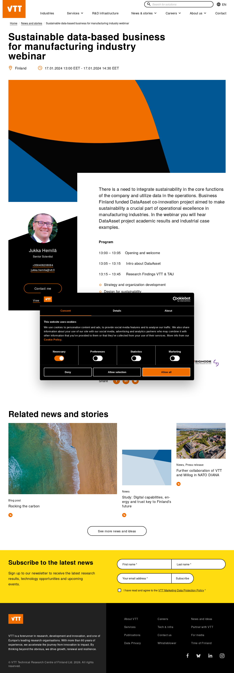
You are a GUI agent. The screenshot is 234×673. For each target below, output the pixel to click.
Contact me (42, 288)
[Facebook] (116, 380)
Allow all (166, 371)
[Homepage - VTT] (14, 9)
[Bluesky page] (198, 656)
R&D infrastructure (105, 13)
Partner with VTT (202, 627)
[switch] (98, 358)
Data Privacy (132, 643)
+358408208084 (43, 265)
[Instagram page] (222, 656)
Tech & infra (165, 627)
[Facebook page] (188, 656)
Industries (47, 13)
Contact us (165, 635)
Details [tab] (117, 310)
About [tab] (168, 310)
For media (197, 635)
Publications (132, 635)
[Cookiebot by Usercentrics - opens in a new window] (175, 299)
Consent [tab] (65, 310)
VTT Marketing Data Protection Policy (181, 590)
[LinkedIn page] (210, 656)
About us (196, 13)
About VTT (131, 619)
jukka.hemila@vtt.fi (43, 270)
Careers (171, 13)
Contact (220, 13)
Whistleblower (167, 643)
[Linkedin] (125, 380)
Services (73, 13)
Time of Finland (201, 643)
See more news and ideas (117, 531)
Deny (68, 371)
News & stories (142, 13)
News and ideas (201, 619)
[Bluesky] (135, 380)
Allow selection (117, 371)
